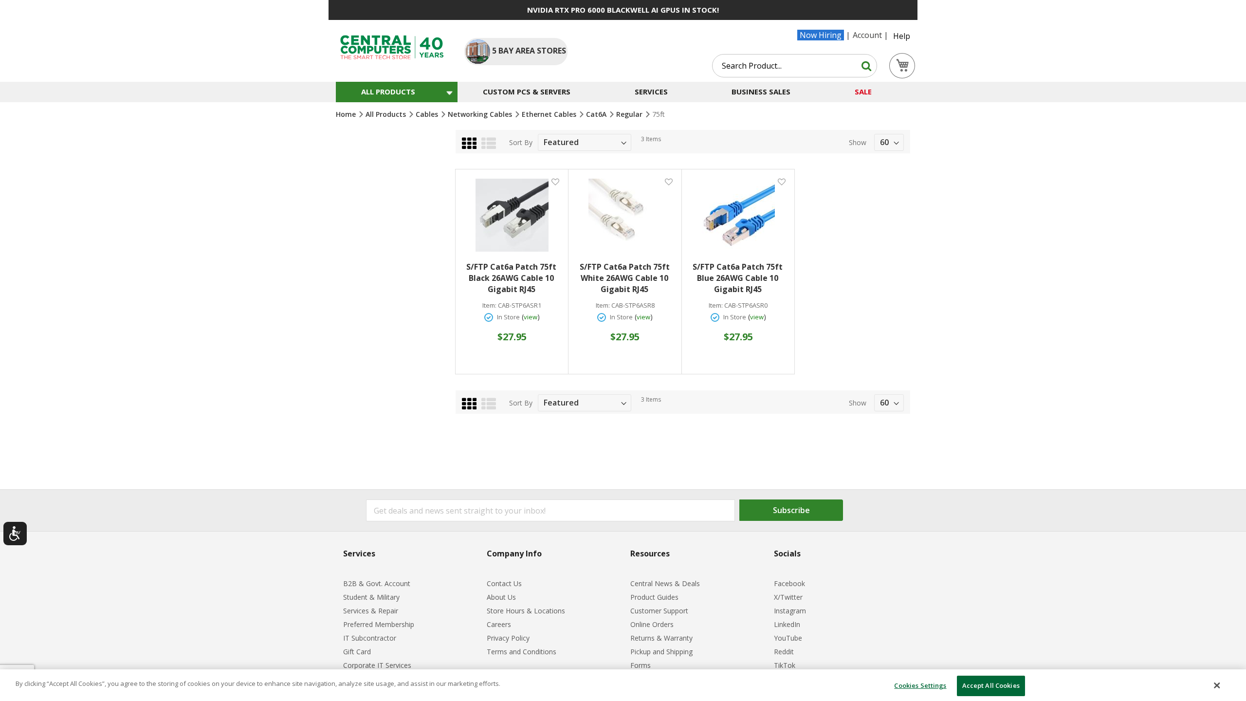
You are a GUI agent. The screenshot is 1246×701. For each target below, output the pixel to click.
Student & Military (371, 597)
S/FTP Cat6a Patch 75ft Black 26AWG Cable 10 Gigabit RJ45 (511, 278)
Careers (499, 624)
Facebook (789, 583)
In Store (508, 317)
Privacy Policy (508, 638)
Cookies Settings (920, 685)
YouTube (788, 638)
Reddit (784, 651)
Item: (489, 305)
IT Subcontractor (369, 638)
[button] (555, 181)
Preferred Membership (378, 624)
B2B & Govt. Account (376, 583)
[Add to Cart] (512, 329)
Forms (640, 665)
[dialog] (623, 685)
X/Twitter (788, 597)
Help (901, 36)
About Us (501, 597)
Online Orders (652, 624)
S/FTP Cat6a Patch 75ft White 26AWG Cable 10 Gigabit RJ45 (625, 278)
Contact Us (504, 583)
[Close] (1217, 685)
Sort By (520, 142)
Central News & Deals (665, 583)
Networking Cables (481, 114)
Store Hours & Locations (526, 610)
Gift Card (357, 651)
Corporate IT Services (377, 665)
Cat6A (597, 114)
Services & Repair (370, 610)
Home (347, 114)
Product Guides (654, 597)
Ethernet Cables (550, 114)
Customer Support (659, 610)
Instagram (790, 610)
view (530, 317)
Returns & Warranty (661, 638)
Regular (630, 114)
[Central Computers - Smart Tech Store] (392, 47)
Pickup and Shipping (661, 651)
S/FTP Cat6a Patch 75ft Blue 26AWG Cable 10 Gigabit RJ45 (738, 278)
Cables (428, 114)
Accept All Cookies (991, 685)
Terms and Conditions (521, 651)
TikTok (784, 665)
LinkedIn (787, 624)
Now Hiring (821, 35)
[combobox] (794, 65)
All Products (387, 114)
